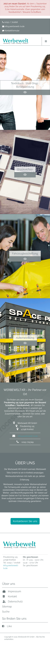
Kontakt (12, 596)
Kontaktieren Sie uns (25, 521)
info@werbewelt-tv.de (14, 26)
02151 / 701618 (11, 22)
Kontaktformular (11, 30)
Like (9, 626)
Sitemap (7, 606)
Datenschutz (15, 601)
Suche (6, 611)
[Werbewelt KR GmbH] (15, 41)
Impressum (14, 591)
